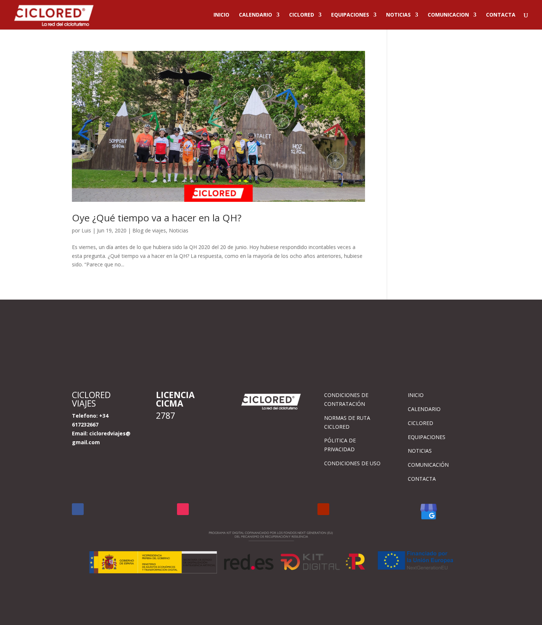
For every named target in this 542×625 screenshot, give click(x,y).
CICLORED (301, 15)
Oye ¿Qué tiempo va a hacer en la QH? (157, 217)
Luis (86, 230)
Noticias (178, 230)
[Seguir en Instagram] (183, 509)
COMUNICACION (448, 15)
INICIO (221, 15)
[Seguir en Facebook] (78, 509)
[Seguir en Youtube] (323, 509)
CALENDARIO (255, 15)
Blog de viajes (149, 230)
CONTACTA (500, 15)
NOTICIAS (398, 15)
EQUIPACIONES (350, 15)
